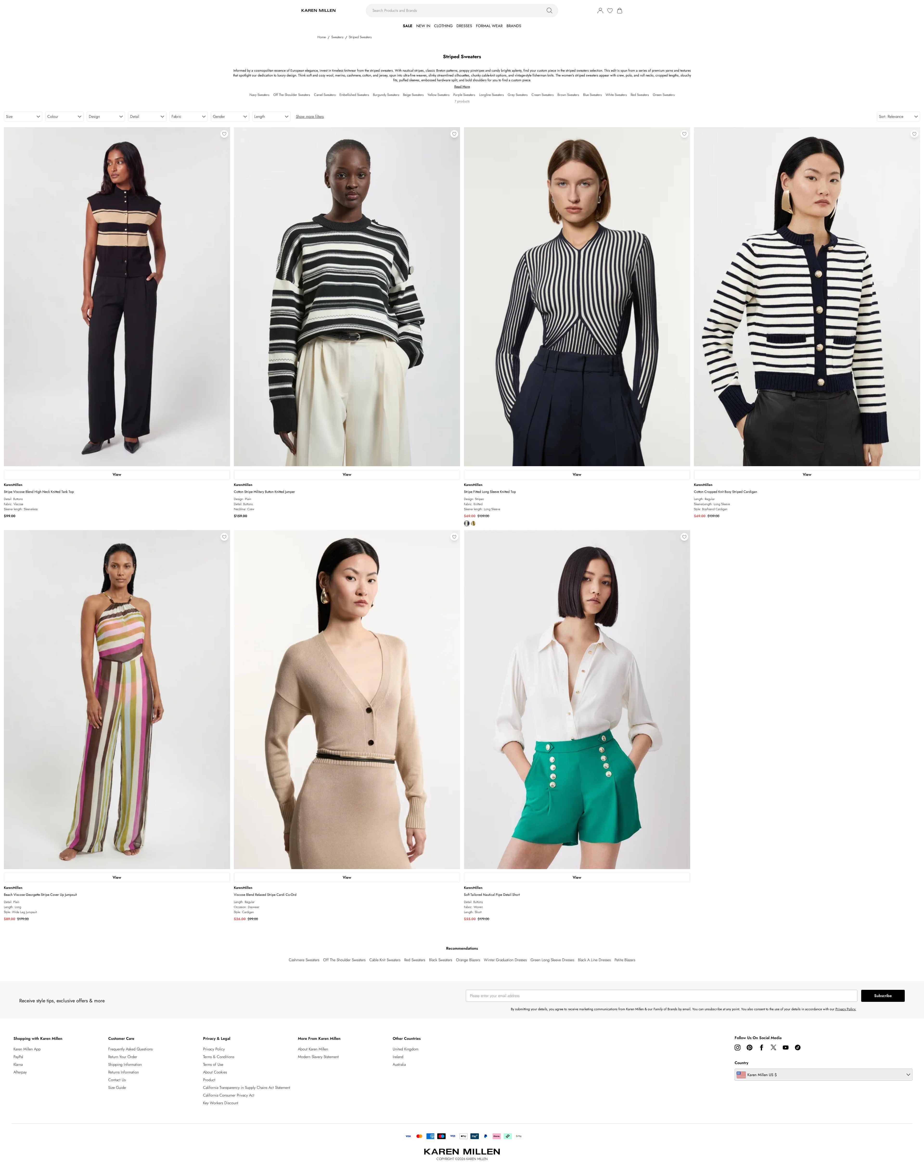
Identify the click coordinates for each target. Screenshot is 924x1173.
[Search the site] (549, 10)
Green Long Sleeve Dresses (552, 960)
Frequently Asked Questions (130, 1049)
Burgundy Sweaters (386, 94)
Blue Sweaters (592, 94)
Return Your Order (122, 1057)
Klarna (18, 1064)
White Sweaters (616, 94)
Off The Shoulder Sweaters (291, 94)
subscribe (883, 995)
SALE (407, 26)
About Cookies (215, 1072)
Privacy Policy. (845, 1009)
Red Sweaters (640, 94)
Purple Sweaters (464, 94)
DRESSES (464, 26)
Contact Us (117, 1080)
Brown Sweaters (568, 94)
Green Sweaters (664, 94)
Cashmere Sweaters (304, 960)
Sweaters (337, 37)
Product (209, 1080)
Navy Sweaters (260, 94)
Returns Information (123, 1072)
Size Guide (117, 1087)
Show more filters (310, 116)
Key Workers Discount (220, 1103)
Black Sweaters (440, 960)
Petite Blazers (625, 960)
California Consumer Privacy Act (228, 1095)
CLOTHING (443, 26)
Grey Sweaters (518, 94)
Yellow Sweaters (438, 94)
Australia (399, 1064)
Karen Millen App (27, 1049)
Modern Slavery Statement (318, 1057)
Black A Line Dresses (594, 960)
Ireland (398, 1057)
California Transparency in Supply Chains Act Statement (246, 1087)
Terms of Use (213, 1064)
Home (321, 37)
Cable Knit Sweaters (384, 960)
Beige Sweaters (413, 94)
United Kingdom (405, 1049)
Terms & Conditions (218, 1057)
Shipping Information (125, 1064)
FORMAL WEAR (489, 26)
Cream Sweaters (543, 94)
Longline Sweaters (491, 94)
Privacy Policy (214, 1049)
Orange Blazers (468, 960)
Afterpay (20, 1072)
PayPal (18, 1057)
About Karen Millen (313, 1049)
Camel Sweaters (325, 94)
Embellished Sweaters (354, 94)
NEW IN (423, 26)
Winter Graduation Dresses (505, 960)
